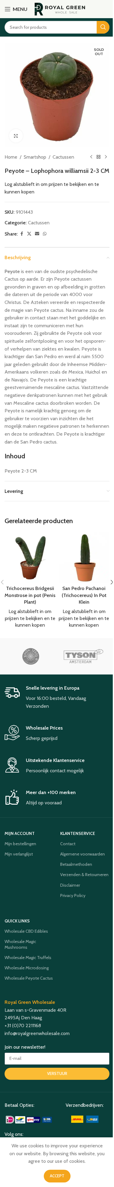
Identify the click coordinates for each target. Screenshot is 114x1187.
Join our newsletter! (25, 1047)
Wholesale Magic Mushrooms (20, 944)
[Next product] (105, 157)
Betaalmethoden (76, 864)
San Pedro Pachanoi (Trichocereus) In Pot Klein (84, 595)
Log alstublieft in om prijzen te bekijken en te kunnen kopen (30, 618)
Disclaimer (70, 885)
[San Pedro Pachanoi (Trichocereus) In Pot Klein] (84, 557)
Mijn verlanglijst (19, 854)
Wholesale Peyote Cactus (29, 978)
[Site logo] (60, 9)
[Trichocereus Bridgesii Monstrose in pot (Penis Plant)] (30, 557)
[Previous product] (91, 157)
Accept (57, 1175)
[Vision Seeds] (31, 656)
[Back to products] (98, 157)
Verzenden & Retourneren (84, 874)
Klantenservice (77, 833)
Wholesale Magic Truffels (28, 957)
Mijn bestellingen (20, 843)
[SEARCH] (103, 27)
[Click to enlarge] (16, 136)
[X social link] (29, 234)
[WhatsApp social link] (44, 234)
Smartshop (35, 157)
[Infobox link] (57, 697)
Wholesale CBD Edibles (26, 931)
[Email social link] (37, 234)
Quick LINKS (17, 921)
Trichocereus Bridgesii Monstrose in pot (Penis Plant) (30, 595)
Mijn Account (20, 833)
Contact (67, 843)
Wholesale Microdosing (27, 968)
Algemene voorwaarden (82, 854)
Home (11, 157)
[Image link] (29, 1119)
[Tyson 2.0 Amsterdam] (83, 656)
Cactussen (63, 157)
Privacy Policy (72, 895)
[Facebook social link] (21, 234)
